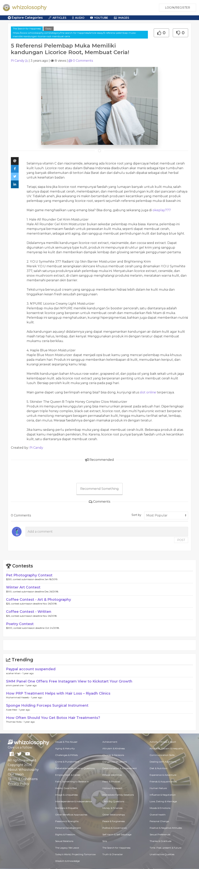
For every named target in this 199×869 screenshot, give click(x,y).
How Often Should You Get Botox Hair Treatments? (53, 718)
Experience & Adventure (163, 774)
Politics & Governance (114, 827)
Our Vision (16, 774)
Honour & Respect (112, 788)
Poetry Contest (20, 624)
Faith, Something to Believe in (72, 781)
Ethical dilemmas (112, 774)
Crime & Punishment (67, 761)
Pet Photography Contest (29, 575)
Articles (59, 17)
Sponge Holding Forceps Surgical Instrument (47, 705)
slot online (148, 392)
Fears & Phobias (111, 781)
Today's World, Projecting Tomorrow (75, 854)
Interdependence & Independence (73, 801)
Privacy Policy (18, 783)
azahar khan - (14, 673)
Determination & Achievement (119, 768)
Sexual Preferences (160, 834)
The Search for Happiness (27, 28)
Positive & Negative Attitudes (166, 827)
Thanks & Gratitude (160, 841)
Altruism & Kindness (113, 748)
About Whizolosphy (23, 769)
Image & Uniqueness (66, 794)
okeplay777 (162, 210)
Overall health (158, 814)
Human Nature (158, 788)
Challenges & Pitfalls (66, 755)
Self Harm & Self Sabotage (116, 834)
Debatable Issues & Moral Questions (75, 768)
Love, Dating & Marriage (163, 801)
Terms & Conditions (23, 779)
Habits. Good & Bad (66, 788)
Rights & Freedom (65, 834)
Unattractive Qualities (162, 854)
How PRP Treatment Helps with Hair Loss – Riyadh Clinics (58, 693)
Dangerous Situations (114, 761)
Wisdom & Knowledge (67, 860)
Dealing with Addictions (163, 761)
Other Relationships (113, 814)
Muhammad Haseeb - (18, 697)
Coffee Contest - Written (28, 612)
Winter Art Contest (23, 587)
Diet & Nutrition (158, 768)
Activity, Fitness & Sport (163, 741)
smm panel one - (16, 685)
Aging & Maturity (65, 748)
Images (123, 17)
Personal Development (68, 827)
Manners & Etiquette (66, 808)
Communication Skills (162, 755)
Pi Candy (17, 60)
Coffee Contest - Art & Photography (38, 599)
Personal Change (159, 821)
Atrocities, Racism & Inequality (166, 748)
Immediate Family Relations (118, 794)
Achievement (109, 741)
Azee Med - (12, 709)
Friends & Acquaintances (163, 781)
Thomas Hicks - (15, 721)
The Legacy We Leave (67, 847)
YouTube (101, 17)
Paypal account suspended (31, 669)
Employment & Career (67, 774)
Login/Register (177, 7)
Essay (48, 28)
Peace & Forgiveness (113, 821)
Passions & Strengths (67, 821)
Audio (79, 17)
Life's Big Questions (113, 801)
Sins (104, 841)
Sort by (136, 515)
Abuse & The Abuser (66, 741)
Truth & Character (112, 854)
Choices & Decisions (113, 755)
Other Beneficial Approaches (71, 814)
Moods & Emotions (160, 808)
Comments (83, 60)
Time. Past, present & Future (165, 847)
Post (181, 540)
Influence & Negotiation (163, 794)
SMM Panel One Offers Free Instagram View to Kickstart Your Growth (69, 681)
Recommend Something (99, 489)
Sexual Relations (64, 841)
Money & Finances (112, 808)
